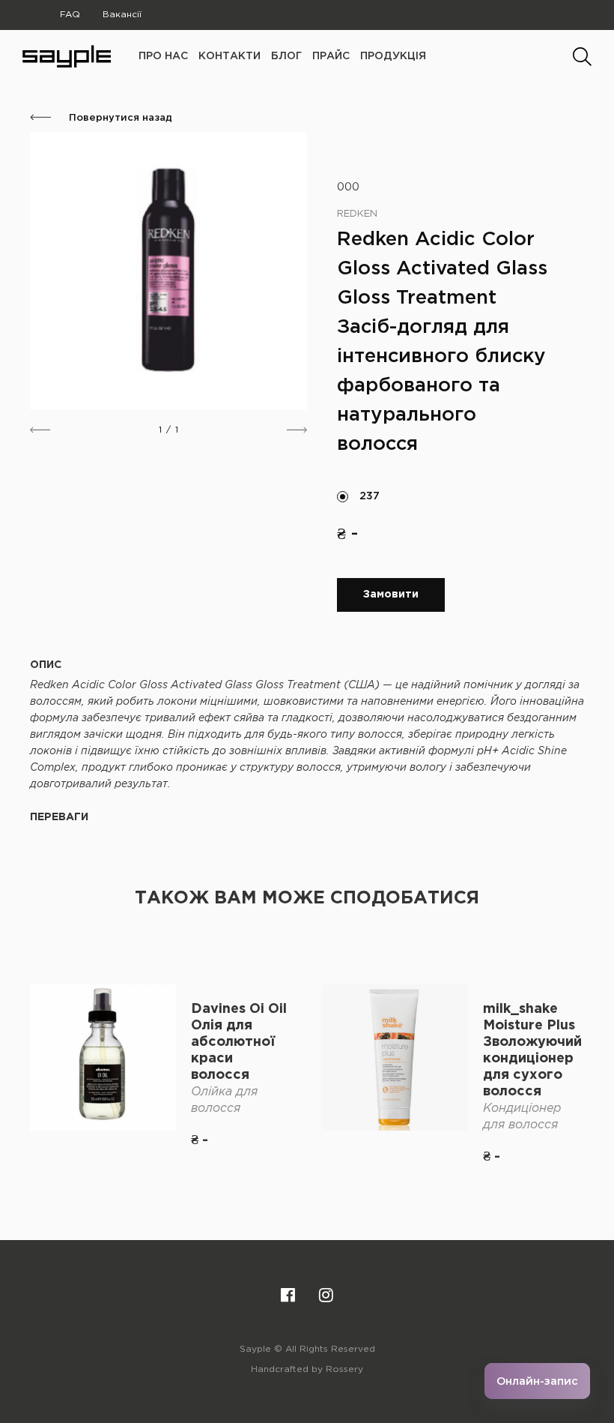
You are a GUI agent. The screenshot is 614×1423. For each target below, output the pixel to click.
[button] (40, 430)
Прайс (331, 56)
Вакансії (122, 14)
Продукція (393, 56)
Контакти (229, 56)
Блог (286, 56)
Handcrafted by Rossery (307, 1369)
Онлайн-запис (537, 1381)
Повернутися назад (119, 118)
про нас (163, 56)
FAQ (70, 14)
